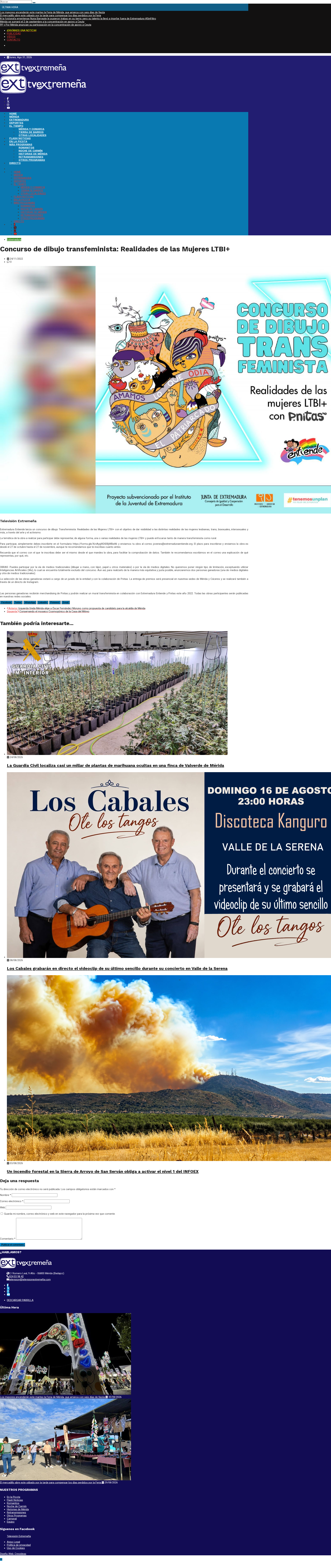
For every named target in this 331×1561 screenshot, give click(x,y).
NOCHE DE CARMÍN (31, 150)
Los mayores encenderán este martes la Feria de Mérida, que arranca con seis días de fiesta (52, 12)
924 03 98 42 (16, 1276)
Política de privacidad (19, 1545)
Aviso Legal (13, 1541)
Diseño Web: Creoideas (13, 1553)
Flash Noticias (15, 1500)
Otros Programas (17, 1515)
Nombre (5, 1195)
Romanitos (13, 1503)
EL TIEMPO (16, 125)
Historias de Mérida (18, 1509)
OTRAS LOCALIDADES (32, 135)
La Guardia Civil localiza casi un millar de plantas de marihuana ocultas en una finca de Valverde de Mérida (115, 765)
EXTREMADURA (19, 119)
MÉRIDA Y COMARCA (31, 129)
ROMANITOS (26, 147)
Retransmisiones (16, 1512)
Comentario (7, 1238)
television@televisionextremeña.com (30, 1279)
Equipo (10, 1521)
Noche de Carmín (17, 1506)
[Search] (34, 2)
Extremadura (14, 239)
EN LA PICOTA (18, 141)
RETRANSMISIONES (31, 156)
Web (2, 1207)
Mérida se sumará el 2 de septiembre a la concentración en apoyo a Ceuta (42, 21)
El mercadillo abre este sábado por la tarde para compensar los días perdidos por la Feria (50, 15)
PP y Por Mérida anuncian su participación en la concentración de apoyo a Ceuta (45, 24)
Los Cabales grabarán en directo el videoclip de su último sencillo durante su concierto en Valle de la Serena (117, 968)
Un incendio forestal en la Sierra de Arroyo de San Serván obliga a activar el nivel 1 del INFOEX (103, 1171)
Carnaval (12, 1518)
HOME (13, 113)
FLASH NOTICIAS (20, 138)
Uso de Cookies (16, 1548)
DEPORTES (16, 122)
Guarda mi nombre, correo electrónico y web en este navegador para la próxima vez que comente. (59, 1213)
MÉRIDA (14, 116)
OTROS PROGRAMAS (32, 160)
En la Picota (13, 1497)
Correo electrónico (11, 1201)
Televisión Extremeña (19, 1536)
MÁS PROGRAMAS (20, 144)
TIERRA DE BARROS (31, 132)
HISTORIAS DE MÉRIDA (33, 153)
